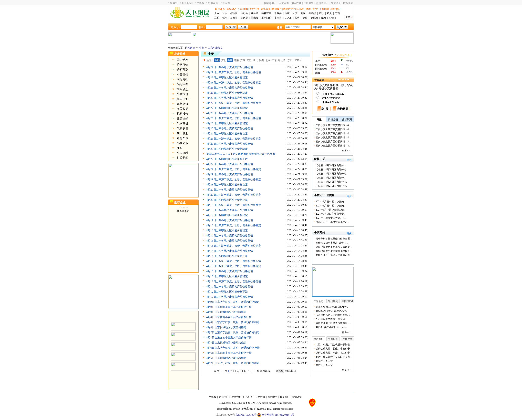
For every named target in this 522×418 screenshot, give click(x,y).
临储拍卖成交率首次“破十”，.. (332, 242)
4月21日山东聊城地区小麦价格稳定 (227, 184)
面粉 (179, 148)
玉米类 (254, 17)
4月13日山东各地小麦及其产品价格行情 (229, 271)
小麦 (201, 47)
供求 (308, 9)
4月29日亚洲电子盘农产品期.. (331, 310)
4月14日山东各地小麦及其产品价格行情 (229, 250)
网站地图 (272, 397)
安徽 (249, 60)
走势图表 (324, 9)
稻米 (224, 17)
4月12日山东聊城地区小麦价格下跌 (227, 291)
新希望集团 (183, 207)
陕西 (261, 60)
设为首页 (284, 3)
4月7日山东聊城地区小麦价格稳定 (226, 342)
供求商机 (182, 123)
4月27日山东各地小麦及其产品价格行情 (229, 97)
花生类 (254, 13)
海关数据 (288, 9)
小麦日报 (182, 74)
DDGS (288, 17)
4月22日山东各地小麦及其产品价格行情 (229, 164)
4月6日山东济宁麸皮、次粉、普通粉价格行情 (233, 347)
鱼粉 (321, 13)
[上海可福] (183, 322)
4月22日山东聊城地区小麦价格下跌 (227, 159)
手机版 (200, 3)
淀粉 (305, 17)
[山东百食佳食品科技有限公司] (183, 332)
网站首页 (190, 47)
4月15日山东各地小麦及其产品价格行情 (229, 240)
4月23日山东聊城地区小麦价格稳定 (227, 148)
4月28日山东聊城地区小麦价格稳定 (227, 92)
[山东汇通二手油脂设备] (183, 352)
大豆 (216, 13)
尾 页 (262, 371)
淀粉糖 (314, 17)
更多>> (346, 150)
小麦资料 (182, 152)
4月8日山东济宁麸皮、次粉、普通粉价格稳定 (233, 322)
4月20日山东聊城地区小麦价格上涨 (227, 199)
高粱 (303, 13)
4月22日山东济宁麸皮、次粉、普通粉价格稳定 (233, 169)
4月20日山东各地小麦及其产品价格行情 (229, 189)
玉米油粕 (266, 17)
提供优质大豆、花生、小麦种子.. (333, 348)
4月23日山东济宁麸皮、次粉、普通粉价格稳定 (233, 138)
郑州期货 (182, 103)
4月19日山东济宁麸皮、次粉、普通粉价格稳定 (233, 204)
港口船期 (299, 9)
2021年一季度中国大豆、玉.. (331, 217)
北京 (267, 60)
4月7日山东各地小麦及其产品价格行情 (229, 337)
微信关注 (321, 3)
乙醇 (297, 17)
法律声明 (236, 397)
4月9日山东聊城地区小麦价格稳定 (226, 312)
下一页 (255, 371)
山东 (229, 60)
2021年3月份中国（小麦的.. (330, 201)
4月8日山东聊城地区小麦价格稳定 (226, 327)
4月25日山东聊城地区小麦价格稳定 (227, 133)
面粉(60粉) (321, 68)
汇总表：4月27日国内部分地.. (331, 185)
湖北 (255, 60)
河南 (236, 60)
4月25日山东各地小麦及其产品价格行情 (229, 128)
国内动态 (220, 9)
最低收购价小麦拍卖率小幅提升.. (333, 250)
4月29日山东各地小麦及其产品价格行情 (229, 67)
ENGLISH (187, 3)
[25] (249, 371)
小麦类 (278, 17)
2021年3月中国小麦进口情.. (330, 209)
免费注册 (336, 3)
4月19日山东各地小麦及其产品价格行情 (229, 210)
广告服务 (308, 3)
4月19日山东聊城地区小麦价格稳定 (227, 215)
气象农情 (182, 128)
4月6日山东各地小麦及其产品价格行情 (229, 352)
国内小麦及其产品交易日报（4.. (333, 125)
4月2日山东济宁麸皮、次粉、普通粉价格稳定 (233, 363)
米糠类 (278, 13)
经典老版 (213, 3)
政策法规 (182, 118)
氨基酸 (312, 13)
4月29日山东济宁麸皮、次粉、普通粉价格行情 (233, 72)
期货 (315, 9)
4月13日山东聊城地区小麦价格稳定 (227, 276)
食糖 (323, 17)
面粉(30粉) (321, 64)
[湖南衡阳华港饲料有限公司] (183, 342)
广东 (274, 60)
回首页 (226, 3)
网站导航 (269, 3)
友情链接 (297, 397)
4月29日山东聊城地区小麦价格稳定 (227, 77)
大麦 (295, 13)
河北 (223, 60)
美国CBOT (183, 99)
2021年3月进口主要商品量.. (330, 213)
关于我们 (223, 397)
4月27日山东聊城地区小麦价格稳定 (227, 108)
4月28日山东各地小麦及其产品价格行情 (229, 87)
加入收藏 (296, 3)
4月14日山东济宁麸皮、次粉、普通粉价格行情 (233, 261)
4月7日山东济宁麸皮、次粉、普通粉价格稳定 (233, 332)
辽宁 (289, 60)
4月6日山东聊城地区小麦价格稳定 (226, 357)
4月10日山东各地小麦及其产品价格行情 (229, 296)
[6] (244, 371)
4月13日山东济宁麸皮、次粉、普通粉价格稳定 (233, 266)
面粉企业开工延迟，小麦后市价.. (333, 255)
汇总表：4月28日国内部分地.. (331, 169)
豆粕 (216, 17)
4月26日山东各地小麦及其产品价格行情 (229, 113)
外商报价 (182, 94)
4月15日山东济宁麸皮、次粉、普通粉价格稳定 (233, 245)
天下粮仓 (248, 402)
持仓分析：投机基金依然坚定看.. (333, 238)
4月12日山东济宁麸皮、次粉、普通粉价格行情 (233, 281)
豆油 (224, 13)
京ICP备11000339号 (246, 414)
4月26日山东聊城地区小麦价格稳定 (227, 123)
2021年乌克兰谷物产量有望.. (331, 319)
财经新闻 (182, 157)
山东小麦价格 (215, 47)
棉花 (287, 13)
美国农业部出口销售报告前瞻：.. (333, 323)
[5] (241, 371)
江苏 (242, 60)
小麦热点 (182, 143)
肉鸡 (337, 13)
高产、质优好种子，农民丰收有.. (333, 356)
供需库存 (277, 9)
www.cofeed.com (264, 402)
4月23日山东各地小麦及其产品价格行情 (229, 143)
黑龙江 (281, 60)
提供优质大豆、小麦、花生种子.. (333, 352)
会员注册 (260, 397)
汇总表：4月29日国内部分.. (330, 165)
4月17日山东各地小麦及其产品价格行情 (229, 220)
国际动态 (231, 9)
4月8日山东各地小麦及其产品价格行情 (229, 317)
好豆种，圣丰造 (324, 360)
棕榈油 (234, 13)
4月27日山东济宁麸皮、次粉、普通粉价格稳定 (233, 102)
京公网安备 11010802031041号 (277, 414)
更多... (350, 160)
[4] (238, 371)
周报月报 (182, 79)
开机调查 (266, 9)
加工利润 (182, 133)
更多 (347, 17)
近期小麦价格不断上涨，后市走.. (333, 246)
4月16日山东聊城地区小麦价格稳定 (227, 230)
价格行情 (254, 9)
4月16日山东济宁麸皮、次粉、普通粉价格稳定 (233, 225)
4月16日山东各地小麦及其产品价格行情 (229, 235)
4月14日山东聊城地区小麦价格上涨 (227, 255)
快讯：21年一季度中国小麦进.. (332, 222)
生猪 (331, 17)
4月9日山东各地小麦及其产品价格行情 (229, 306)
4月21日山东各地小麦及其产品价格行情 (229, 174)
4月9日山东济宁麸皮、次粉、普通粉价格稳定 (233, 301)
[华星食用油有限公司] (183, 362)
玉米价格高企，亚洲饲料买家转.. (333, 315)
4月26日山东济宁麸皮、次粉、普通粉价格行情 (233, 118)
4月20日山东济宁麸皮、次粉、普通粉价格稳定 (233, 194)
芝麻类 (244, 17)
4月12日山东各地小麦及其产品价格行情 (229, 286)
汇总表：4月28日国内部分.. (330, 177)
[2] (231, 371)
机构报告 (335, 9)
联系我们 (348, 3)
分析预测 (243, 9)
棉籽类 (244, 13)
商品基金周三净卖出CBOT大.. (332, 306)
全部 (217, 60)
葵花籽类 (266, 13)
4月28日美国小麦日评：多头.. (331, 327)
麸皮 (317, 72)
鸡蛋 (329, 13)
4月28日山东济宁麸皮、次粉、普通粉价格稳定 (233, 82)
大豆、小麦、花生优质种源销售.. (333, 344)
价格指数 (327, 55)
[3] (234, 371)
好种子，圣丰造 (324, 365)
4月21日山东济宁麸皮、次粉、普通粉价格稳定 (233, 179)
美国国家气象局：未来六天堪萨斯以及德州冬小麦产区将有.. (241, 153)
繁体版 (173, 3)
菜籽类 (234, 17)
